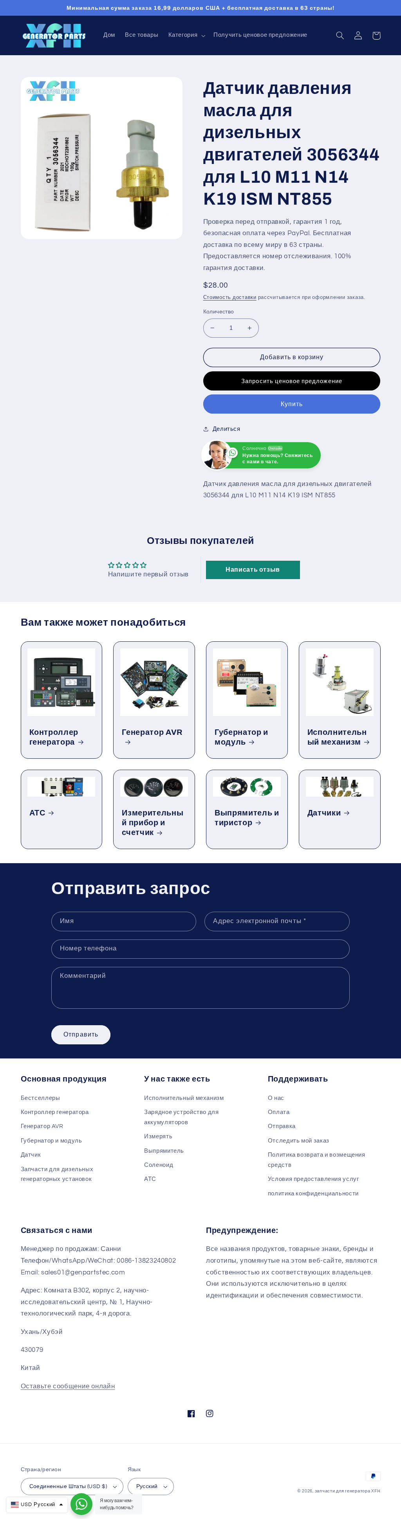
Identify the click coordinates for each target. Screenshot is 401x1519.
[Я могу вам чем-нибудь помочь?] (81, 1504)
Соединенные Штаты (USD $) (68, 1486)
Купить (292, 404)
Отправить (80, 1034)
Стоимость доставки (229, 297)
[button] (186, 35)
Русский (147, 1486)
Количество (218, 312)
